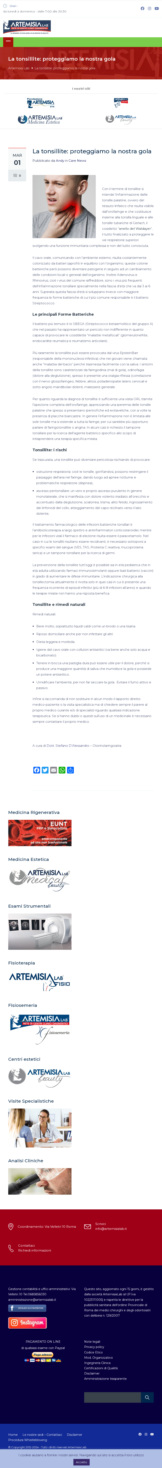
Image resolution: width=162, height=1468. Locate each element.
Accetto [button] (81, 1462)
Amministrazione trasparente (105, 1379)
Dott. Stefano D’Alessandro (68, 746)
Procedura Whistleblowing (27, 1440)
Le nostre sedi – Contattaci (42, 1435)
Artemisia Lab (19, 68)
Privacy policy (94, 1347)
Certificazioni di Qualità (101, 1368)
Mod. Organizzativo (98, 1358)
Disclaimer (92, 1373)
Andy (60, 161)
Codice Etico (93, 1352)
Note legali (92, 1342)
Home (13, 1435)
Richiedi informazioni (34, 1250)
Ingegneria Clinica (97, 1363)
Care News (77, 161)
